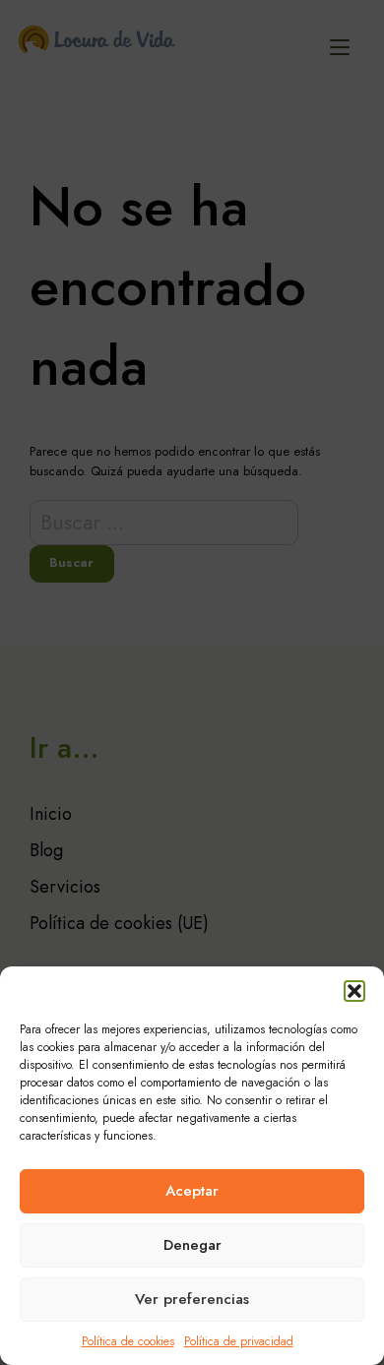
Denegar (192, 1245)
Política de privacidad (238, 1341)
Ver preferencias (192, 1299)
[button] (354, 991)
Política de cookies (128, 1341)
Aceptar (192, 1191)
